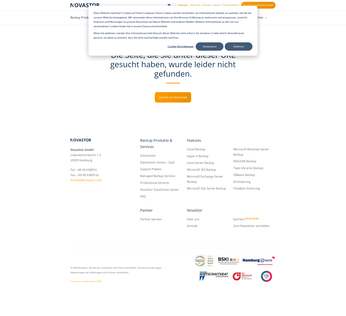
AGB (99, 281)
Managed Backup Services (157, 176)
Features (194, 140)
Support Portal (230, 5)
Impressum (76, 281)
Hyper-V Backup (198, 156)
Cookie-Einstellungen (181, 46)
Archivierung (242, 182)
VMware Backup (244, 175)
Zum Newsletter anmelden (251, 226)
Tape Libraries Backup (248, 168)
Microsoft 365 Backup (201, 170)
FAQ (143, 196)
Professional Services (154, 183)
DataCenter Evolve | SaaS (157, 162)
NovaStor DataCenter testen (258, 5)
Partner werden (151, 219)
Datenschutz (89, 281)
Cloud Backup (196, 149)
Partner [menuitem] (258, 17)
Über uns (195, 5)
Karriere (183, 5)
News (216, 5)
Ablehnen (238, 46)
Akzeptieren (210, 46)
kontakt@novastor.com (86, 180)
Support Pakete (150, 169)
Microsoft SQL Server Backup (206, 188)
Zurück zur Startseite (173, 97)
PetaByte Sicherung (246, 188)
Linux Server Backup (200, 163)
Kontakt (207, 5)
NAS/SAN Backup (244, 161)
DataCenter (148, 156)
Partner (146, 210)
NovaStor (194, 210)
